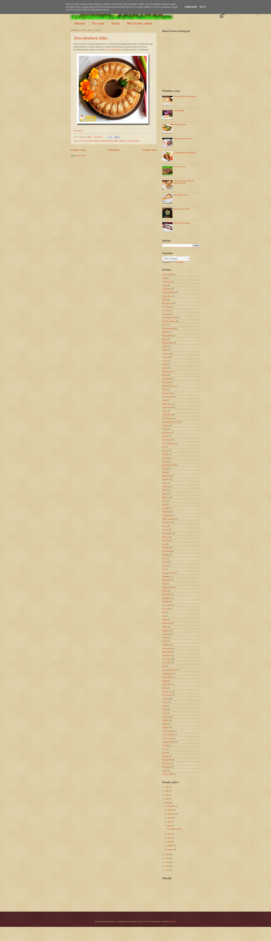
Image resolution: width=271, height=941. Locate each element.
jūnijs (169, 825)
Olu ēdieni (166, 547)
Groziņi (165, 429)
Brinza (164, 339)
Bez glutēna (166, 306)
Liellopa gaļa (167, 515)
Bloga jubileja (167, 335)
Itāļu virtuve (166, 432)
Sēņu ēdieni (166, 655)
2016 (167, 802)
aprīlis (169, 837)
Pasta (164, 558)
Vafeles (165, 723)
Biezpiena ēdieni (168, 328)
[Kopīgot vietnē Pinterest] (118, 137)
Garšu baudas (167, 418)
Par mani (98, 23)
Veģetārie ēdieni (168, 741)
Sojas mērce (166, 684)
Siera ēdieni (166, 659)
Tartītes (165, 702)
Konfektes (166, 479)
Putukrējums (166, 598)
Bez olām (165, 310)
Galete (164, 411)
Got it (203, 7)
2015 (167, 854)
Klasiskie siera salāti (181, 208)
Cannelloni (166, 353)
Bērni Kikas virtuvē (169, 317)
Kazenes (165, 468)
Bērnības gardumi (100, 140)
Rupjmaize (166, 630)
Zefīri (164, 752)
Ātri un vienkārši (87, 140)
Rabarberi (123, 140)
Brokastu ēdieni (168, 342)
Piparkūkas (166, 576)
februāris (170, 845)
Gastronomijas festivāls (171, 421)
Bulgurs (165, 346)
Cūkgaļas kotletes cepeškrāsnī (185, 152)
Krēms (164, 483)
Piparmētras (166, 580)
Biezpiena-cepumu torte (182, 138)
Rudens (165, 619)
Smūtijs (165, 680)
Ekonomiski (166, 393)
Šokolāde (165, 698)
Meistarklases (167, 533)
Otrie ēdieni (166, 551)
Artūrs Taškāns (167, 274)
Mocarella (166, 540)
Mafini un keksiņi (168, 519)
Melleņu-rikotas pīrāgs (182, 222)
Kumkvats (166, 486)
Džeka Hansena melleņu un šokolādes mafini (184, 181)
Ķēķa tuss (165, 497)
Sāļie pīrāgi (166, 652)
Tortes (164, 713)
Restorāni (165, 608)
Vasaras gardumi (134, 140)
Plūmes (165, 591)
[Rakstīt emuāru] (110, 137)
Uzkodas (165, 720)
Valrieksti (166, 727)
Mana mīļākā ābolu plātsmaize (185, 96)
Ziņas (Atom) (82, 155)
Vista (164, 749)
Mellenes (165, 537)
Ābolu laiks (166, 288)
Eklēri (164, 389)
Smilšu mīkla (167, 677)
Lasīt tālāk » (78, 130)
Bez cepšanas (167, 303)
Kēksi (164, 472)
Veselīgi (165, 745)
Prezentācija (166, 594)
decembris (171, 806)
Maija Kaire (166, 522)
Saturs (115, 23)
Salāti (164, 641)
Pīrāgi (164, 583)
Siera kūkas (166, 662)
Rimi (164, 612)
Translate (180, 262)
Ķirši (164, 504)
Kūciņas (165, 490)
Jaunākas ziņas (78, 149)
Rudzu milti (166, 623)
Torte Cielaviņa (179, 166)
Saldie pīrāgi (167, 648)
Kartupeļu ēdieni (168, 465)
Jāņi (163, 447)
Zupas (164, 770)
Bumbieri (165, 350)
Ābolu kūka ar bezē (181, 194)
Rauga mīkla (167, 605)
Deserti (165, 375)
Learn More (191, 7)
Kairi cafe (166, 458)
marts (169, 841)
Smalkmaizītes (167, 673)
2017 (167, 798)
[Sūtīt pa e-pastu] (107, 137)
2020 (167, 795)
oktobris (170, 810)
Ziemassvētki (167, 759)
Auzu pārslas (167, 281)
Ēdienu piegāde (167, 396)
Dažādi (165, 368)
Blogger (173, 921)
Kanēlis (165, 461)
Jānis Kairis (166, 439)
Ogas (164, 544)
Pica (164, 569)
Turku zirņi (166, 716)
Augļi (164, 278)
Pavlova (165, 562)
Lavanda (165, 508)
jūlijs (169, 821)
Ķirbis (164, 501)
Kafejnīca (166, 454)
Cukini (164, 364)
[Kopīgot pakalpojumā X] (113, 137)
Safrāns (165, 637)
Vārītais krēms (167, 738)
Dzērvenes (166, 382)
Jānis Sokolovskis (168, 443)
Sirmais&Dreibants (169, 670)
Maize (164, 526)
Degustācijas (167, 371)
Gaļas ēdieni (166, 414)
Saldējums (166, 644)
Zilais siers (166, 763)
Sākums (80, 23)
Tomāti (165, 709)
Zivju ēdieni (166, 767)
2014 (167, 858)
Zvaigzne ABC (167, 774)
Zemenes (165, 756)
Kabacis (165, 450)
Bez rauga (166, 314)
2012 (167, 866)
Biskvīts (110, 140)
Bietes (164, 324)
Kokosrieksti (166, 475)
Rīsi (163, 616)
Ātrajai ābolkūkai (113, 49)
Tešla (164, 706)
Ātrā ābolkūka (179, 110)
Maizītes (165, 529)
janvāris (170, 849)
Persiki (164, 565)
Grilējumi (166, 425)
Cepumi (165, 357)
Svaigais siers (167, 691)
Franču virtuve (167, 407)
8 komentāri (98, 137)
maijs (169, 833)
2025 (167, 787)
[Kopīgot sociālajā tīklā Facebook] (115, 137)
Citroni (165, 360)
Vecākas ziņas (149, 149)
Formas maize (167, 404)
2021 (167, 791)
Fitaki (164, 400)
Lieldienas (166, 511)
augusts (170, 817)
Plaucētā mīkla (167, 587)
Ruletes (165, 626)
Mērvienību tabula (139, 23)
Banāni (165, 299)
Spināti (165, 688)
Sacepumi (166, 634)
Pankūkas (165, 554)
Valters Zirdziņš (168, 731)
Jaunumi (165, 436)
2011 (167, 870)
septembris (171, 814)
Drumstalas (166, 378)
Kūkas (116, 140)
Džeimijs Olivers (168, 386)
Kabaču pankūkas (180, 124)
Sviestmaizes (167, 695)
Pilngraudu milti (168, 573)
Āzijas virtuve (167, 296)
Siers (164, 666)
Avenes (165, 285)
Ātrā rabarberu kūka (91, 38)
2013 (167, 862)
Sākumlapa (114, 149)
